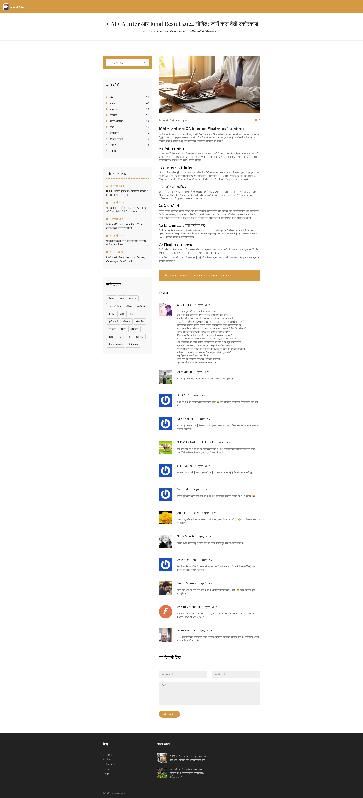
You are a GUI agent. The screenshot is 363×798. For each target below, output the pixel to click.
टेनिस (122, 314)
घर (144, 31)
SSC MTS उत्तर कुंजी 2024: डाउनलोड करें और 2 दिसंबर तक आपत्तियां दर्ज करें (127, 193)
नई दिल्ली (112, 329)
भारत (122, 298)
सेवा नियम (107, 759)
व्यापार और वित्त (116, 121)
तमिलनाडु (126, 321)
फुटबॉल (111, 314)
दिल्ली (123, 329)
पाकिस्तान (134, 329)
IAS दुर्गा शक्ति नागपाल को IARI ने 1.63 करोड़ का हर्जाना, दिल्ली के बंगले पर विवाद (126, 226)
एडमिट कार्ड (113, 321)
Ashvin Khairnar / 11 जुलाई (174, 120)
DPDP (106, 774)
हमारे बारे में (107, 754)
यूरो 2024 (141, 306)
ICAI (172, 275)
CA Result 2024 (183, 275)
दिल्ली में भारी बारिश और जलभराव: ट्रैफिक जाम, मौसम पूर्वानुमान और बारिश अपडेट (125, 259)
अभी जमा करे (168, 714)
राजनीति (113, 109)
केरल (132, 314)
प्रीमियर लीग (133, 344)
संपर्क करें (106, 769)
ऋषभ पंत (132, 298)
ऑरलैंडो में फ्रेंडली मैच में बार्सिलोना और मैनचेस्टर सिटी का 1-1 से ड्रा (126, 243)
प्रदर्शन (112, 337)
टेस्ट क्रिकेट (125, 337)
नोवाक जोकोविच (115, 306)
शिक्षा (151, 31)
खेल (111, 97)
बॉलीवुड (129, 306)
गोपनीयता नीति (109, 764)
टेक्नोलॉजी (114, 133)
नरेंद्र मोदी (140, 321)
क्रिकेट (112, 298)
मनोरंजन (113, 115)
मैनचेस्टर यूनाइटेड (116, 344)
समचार (112, 150)
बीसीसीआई (139, 337)
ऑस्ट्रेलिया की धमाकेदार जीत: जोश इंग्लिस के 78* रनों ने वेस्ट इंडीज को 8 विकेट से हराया (126, 209)
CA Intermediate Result (203, 275)
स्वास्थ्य (112, 144)
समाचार (112, 103)
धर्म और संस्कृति (116, 139)
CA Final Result (223, 275)
